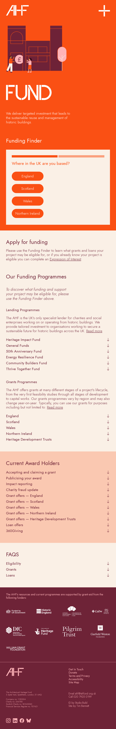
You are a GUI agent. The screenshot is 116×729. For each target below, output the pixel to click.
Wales (27, 201)
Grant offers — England (24, 496)
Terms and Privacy (79, 676)
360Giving (14, 531)
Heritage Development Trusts (29, 439)
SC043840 (27, 704)
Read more (94, 331)
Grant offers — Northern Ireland (31, 513)
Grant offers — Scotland (25, 501)
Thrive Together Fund (23, 369)
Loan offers (14, 525)
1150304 (22, 699)
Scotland (27, 188)
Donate (73, 673)
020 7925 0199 (82, 697)
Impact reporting (19, 484)
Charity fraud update (22, 490)
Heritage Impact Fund (23, 340)
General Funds (17, 345)
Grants (11, 569)
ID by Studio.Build (78, 703)
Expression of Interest (65, 259)
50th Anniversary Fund (24, 351)
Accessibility (76, 679)
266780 (19, 701)
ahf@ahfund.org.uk (85, 694)
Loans (10, 575)
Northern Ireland (27, 213)
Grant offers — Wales (22, 507)
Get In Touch (76, 669)
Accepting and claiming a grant (31, 472)
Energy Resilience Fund (24, 357)
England (28, 176)
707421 (34, 706)
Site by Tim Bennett (79, 706)
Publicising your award (24, 478)
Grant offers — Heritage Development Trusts (41, 519)
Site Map (74, 682)
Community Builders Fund (26, 363)
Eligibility (13, 563)
